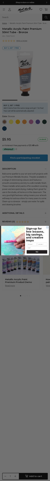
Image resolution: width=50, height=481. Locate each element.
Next (37, 252)
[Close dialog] (47, 227)
